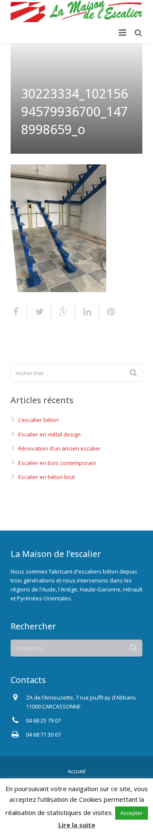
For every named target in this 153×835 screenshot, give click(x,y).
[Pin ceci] (107, 312)
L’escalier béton (38, 420)
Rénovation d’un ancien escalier (59, 448)
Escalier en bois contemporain (57, 463)
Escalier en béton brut (46, 477)
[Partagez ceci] (19, 312)
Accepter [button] (131, 813)
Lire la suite (76, 825)
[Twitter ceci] (39, 312)
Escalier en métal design (49, 434)
